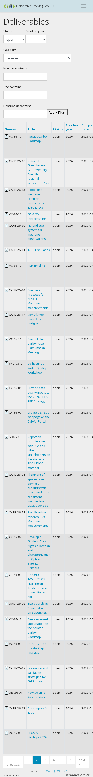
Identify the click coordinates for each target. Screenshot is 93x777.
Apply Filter (57, 112)
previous (13, 762)
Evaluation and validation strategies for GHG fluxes (38, 674)
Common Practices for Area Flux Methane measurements (38, 299)
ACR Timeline (36, 266)
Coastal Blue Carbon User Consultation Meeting (36, 345)
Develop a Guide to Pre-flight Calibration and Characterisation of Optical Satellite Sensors (39, 552)
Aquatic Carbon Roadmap (38, 138)
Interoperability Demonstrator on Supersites (38, 607)
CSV (48, 771)
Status (7, 31)
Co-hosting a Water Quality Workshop (37, 367)
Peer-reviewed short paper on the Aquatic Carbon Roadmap (38, 628)
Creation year (35, 31)
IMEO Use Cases (39, 250)
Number (11, 129)
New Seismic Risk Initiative (36, 695)
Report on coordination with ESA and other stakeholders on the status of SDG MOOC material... (39, 452)
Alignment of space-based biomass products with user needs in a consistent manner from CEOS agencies (38, 490)
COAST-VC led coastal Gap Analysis (37, 648)
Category (9, 50)
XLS (65, 771)
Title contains (12, 87)
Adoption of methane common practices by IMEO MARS (36, 198)
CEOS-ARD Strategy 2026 (37, 735)
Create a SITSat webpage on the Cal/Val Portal (39, 416)
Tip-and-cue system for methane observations (37, 232)
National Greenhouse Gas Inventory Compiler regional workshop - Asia (38, 172)
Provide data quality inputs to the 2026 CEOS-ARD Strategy (38, 394)
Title (31, 129)
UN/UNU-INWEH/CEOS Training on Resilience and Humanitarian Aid (38, 586)
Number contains (15, 68)
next (82, 762)
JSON (57, 771)
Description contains (17, 106)
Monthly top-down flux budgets (36, 319)
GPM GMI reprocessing (37, 216)
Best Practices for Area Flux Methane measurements (38, 519)
